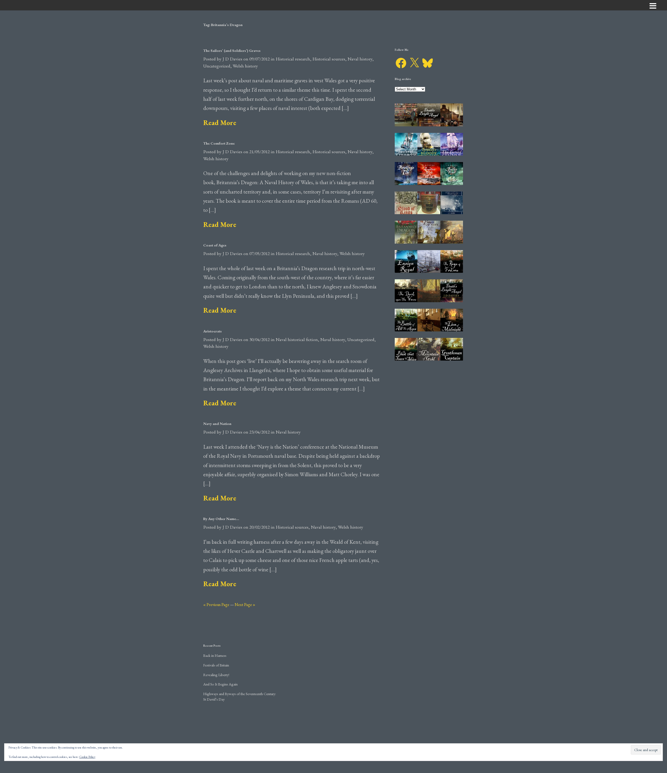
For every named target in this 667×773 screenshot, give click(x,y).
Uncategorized (216, 66)
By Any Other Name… (221, 518)
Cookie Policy (87, 757)
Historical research (293, 59)
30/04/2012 (259, 339)
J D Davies (232, 59)
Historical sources (328, 59)
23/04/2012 (259, 432)
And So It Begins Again (220, 684)
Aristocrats (212, 331)
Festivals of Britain (216, 665)
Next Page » (245, 604)
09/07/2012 (259, 59)
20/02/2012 (259, 527)
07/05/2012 (259, 253)
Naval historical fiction (297, 339)
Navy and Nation (217, 423)
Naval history (360, 59)
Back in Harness (214, 655)
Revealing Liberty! (216, 674)
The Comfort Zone (219, 143)
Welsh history (245, 66)
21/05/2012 (259, 151)
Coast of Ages (214, 245)
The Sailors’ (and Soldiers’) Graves (232, 50)
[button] (406, 114)
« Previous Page (216, 604)
